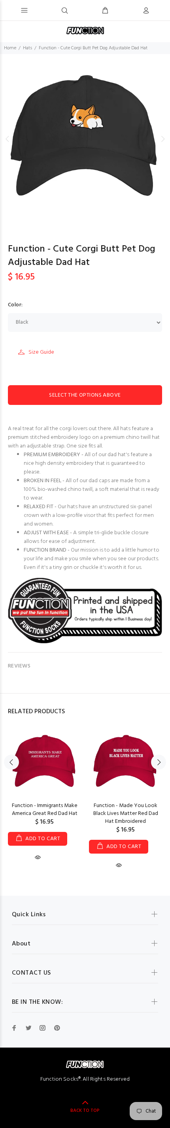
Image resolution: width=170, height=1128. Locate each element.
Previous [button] (7, 138)
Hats (27, 48)
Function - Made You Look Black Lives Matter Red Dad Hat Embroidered (125, 813)
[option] (85, 139)
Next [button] (162, 138)
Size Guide (41, 352)
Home (10, 48)
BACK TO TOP (85, 1111)
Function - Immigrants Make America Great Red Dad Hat (44, 809)
